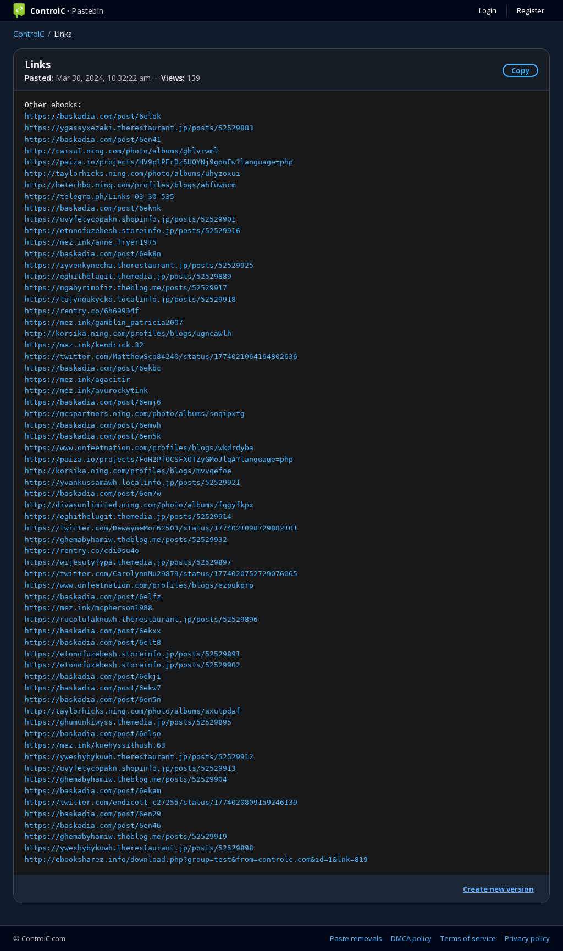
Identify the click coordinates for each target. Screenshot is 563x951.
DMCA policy (411, 938)
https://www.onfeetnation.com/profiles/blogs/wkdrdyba (139, 448)
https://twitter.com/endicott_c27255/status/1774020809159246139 (161, 802)
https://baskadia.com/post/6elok (93, 116)
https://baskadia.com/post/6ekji (93, 676)
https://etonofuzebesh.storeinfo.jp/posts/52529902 (132, 665)
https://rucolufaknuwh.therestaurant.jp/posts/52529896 (141, 619)
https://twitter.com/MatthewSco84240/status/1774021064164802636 (161, 356)
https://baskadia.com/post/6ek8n (93, 254)
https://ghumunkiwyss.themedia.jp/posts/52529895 (128, 722)
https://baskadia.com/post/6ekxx (93, 631)
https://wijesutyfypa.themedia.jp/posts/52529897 (128, 562)
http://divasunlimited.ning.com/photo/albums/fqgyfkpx (139, 505)
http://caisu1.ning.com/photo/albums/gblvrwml (121, 151)
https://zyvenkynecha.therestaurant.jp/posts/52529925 (139, 265)
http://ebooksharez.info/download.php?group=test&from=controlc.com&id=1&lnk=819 (196, 859)
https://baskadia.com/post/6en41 (93, 139)
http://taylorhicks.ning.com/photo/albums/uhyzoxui (132, 173)
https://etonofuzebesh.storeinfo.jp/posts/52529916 (132, 230)
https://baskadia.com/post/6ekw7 (93, 688)
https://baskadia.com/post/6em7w (93, 493)
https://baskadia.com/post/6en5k (93, 436)
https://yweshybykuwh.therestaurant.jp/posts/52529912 (139, 757)
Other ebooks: (196, 482)
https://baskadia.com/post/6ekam (93, 791)
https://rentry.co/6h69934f (82, 311)
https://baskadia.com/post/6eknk (93, 208)
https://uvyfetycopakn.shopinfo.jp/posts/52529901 (130, 219)
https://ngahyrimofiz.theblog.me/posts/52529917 (126, 288)
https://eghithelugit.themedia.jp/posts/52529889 (128, 276)
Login (487, 10)
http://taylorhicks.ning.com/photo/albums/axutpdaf (132, 711)
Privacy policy (527, 938)
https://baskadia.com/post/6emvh (93, 425)
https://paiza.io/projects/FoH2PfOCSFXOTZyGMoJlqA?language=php (159, 459)
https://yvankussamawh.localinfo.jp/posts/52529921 (132, 482)
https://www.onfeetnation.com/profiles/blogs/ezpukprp (139, 585)
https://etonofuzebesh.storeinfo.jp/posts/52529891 (132, 654)
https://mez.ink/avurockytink (86, 390)
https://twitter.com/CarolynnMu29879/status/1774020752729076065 (161, 574)
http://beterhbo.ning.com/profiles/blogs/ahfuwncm (130, 185)
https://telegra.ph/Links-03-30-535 (99, 196)
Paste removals (356, 938)
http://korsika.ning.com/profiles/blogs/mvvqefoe (128, 471)
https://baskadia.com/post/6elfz (93, 597)
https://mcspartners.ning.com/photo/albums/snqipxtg (135, 414)
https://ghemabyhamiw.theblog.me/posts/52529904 (126, 779)
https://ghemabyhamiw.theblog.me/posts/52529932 (126, 539)
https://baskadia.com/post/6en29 (93, 814)
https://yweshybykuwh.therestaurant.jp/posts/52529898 (139, 848)
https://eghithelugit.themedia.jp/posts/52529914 (128, 516)
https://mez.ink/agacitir (77, 379)
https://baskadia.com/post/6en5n (93, 699)
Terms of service (468, 938)
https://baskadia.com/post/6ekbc (93, 368)
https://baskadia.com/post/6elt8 (93, 642)
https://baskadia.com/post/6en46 (93, 825)
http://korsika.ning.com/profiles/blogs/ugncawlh (128, 333)
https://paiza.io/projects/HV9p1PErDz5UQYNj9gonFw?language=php (159, 162)
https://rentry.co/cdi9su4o (82, 550)
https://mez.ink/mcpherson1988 (88, 608)
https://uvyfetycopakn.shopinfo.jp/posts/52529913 (130, 768)
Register (530, 10)
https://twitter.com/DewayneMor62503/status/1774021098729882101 (161, 528)
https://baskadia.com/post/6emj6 (93, 402)
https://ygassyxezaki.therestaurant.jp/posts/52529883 (139, 128)
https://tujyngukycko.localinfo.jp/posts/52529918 (130, 299)
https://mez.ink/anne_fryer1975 (91, 242)
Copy (520, 70)
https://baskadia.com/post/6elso (93, 733)
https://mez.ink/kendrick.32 (84, 345)
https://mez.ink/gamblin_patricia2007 (104, 322)
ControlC (29, 34)
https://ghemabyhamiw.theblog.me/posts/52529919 (126, 836)
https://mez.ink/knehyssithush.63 (95, 745)
